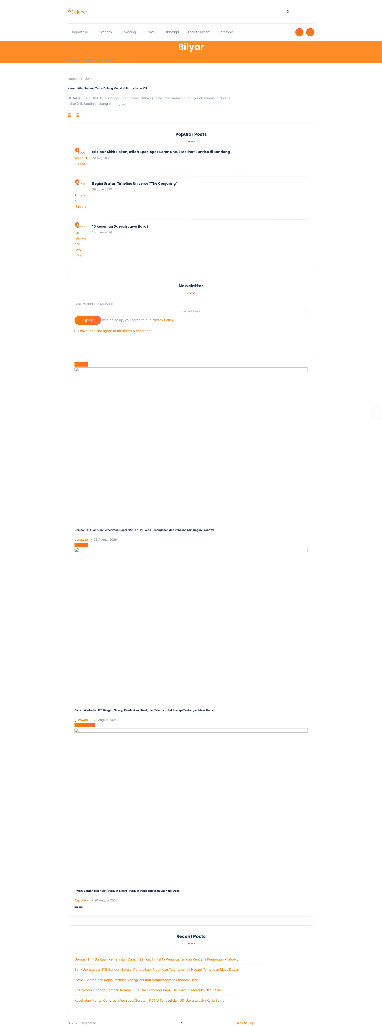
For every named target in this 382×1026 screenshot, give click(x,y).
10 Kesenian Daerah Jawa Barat (120, 226)
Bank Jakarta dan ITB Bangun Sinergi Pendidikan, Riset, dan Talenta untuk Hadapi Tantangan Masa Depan (144, 710)
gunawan (81, 539)
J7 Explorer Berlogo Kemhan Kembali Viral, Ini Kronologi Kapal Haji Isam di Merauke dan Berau (148, 990)
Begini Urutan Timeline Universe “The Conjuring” (135, 183)
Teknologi (129, 32)
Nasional (81, 364)
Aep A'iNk (81, 900)
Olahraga (171, 32)
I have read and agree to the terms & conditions (115, 331)
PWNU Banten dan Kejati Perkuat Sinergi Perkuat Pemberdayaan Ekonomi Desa (127, 890)
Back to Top (245, 1023)
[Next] (80, 907)
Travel (150, 32)
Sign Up (87, 320)
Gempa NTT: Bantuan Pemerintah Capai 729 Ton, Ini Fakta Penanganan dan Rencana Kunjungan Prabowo (144, 530)
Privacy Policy (163, 320)
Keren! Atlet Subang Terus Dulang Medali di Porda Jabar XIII (107, 88)
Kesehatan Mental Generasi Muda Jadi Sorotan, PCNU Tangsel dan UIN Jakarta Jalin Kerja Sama (149, 1000)
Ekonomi (106, 32)
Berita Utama (84, 725)
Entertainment (199, 32)
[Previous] (76, 907)
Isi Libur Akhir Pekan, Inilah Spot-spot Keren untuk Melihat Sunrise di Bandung (161, 152)
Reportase (80, 32)
